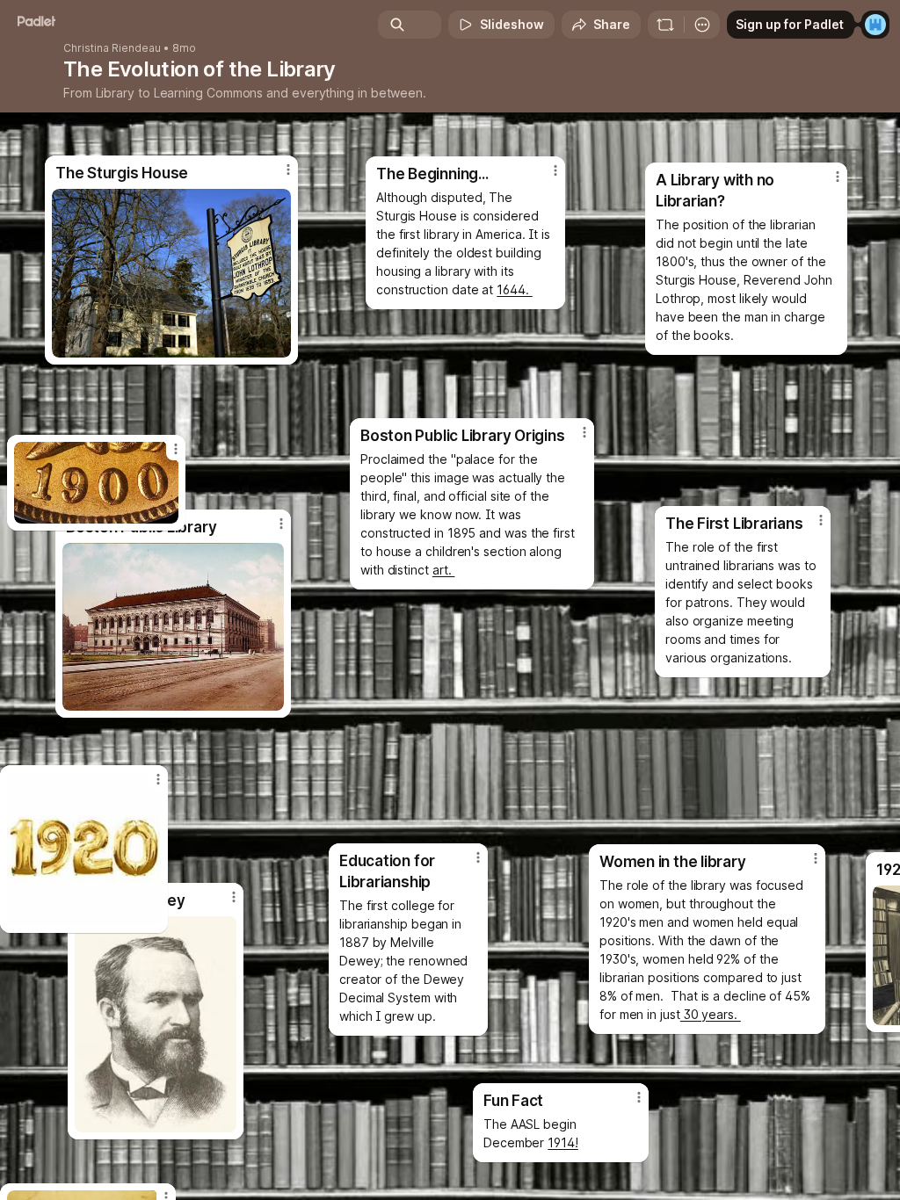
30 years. (710, 1014)
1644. (515, 289)
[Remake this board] (665, 25)
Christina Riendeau (112, 48)
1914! (563, 1142)
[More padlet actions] (702, 25)
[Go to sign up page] (875, 25)
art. (443, 569)
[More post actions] (164, 455)
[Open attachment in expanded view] (96, 483)
